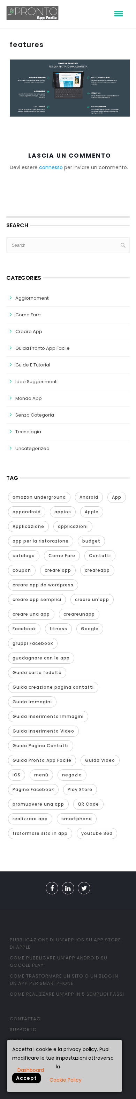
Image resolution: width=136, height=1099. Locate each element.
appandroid (27, 512)
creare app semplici (37, 599)
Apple (92, 512)
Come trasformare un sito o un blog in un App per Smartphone (64, 980)
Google (90, 629)
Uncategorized (32, 448)
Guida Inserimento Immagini (48, 716)
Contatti (100, 556)
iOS (17, 775)
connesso (51, 167)
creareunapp (79, 614)
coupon (22, 570)
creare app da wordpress (43, 585)
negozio (72, 775)
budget (91, 541)
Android (89, 497)
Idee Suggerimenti (36, 381)
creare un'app (92, 599)
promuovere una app (38, 804)
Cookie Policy (66, 1079)
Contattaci (26, 1018)
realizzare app (30, 819)
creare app (58, 570)
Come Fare (28, 314)
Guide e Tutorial (32, 365)
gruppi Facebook (33, 643)
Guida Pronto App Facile (42, 348)
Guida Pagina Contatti (41, 746)
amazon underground (39, 497)
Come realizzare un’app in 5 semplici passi (67, 994)
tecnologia (28, 431)
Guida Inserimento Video (43, 731)
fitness (58, 629)
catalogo (24, 556)
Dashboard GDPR (30, 1070)
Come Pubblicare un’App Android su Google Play (58, 961)
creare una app (31, 614)
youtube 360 (97, 833)
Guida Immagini (32, 702)
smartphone (76, 819)
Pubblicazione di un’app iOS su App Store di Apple (65, 943)
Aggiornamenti (32, 298)
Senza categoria (34, 415)
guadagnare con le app (41, 658)
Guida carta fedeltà (37, 672)
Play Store (80, 789)
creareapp (97, 570)
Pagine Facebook (33, 789)
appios (62, 512)
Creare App (28, 331)
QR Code (88, 804)
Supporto (23, 1029)
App (116, 497)
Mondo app (28, 398)
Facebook (24, 629)
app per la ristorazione (41, 541)
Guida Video (100, 760)
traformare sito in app (40, 833)
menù (41, 775)
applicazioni (73, 526)
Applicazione (28, 526)
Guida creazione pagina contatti (53, 687)
